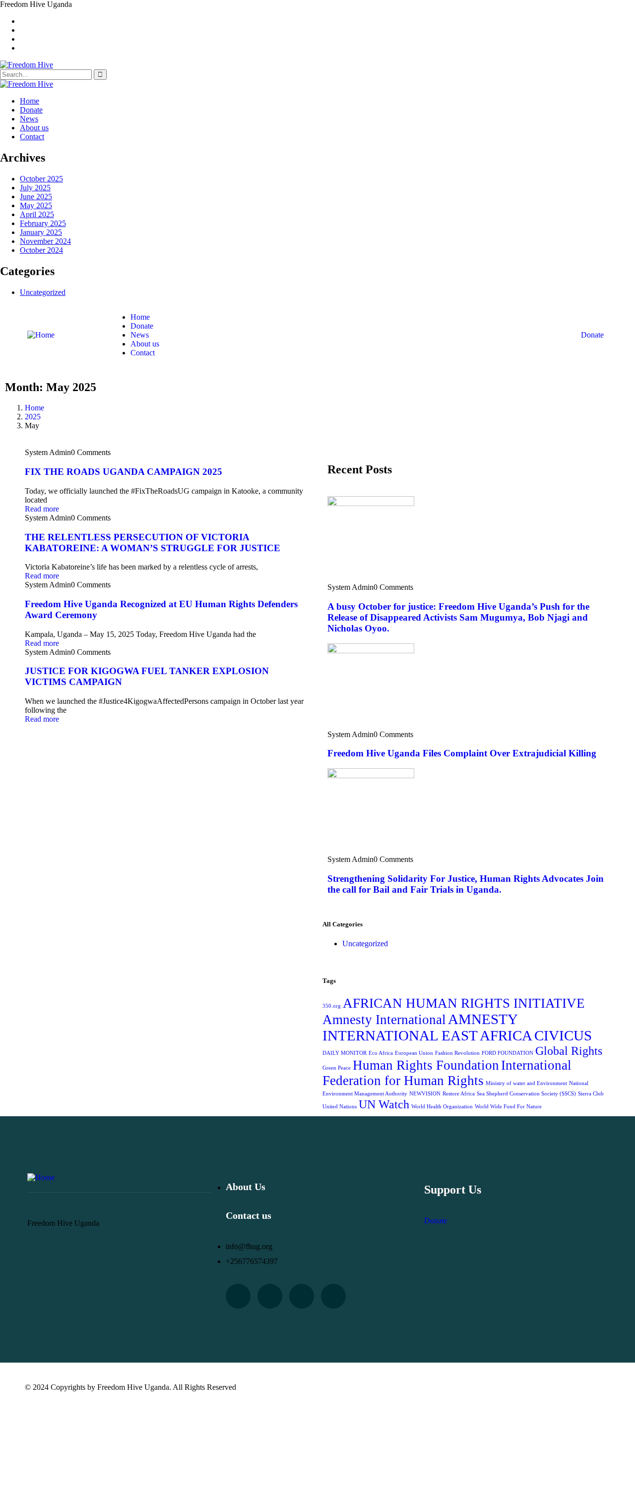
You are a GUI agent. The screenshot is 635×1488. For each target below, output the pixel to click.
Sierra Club (591, 1093)
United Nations (339, 1106)
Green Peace (336, 1068)
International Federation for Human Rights (447, 1073)
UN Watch (384, 1104)
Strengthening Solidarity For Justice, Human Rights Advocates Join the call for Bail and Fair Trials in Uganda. (465, 884)
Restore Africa (459, 1093)
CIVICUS (563, 1035)
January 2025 (41, 232)
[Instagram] (333, 1296)
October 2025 (41, 178)
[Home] (41, 335)
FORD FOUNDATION (507, 1053)
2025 (33, 416)
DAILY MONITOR (344, 1053)
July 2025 (35, 187)
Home (34, 407)
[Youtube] (269, 1296)
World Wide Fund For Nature (508, 1106)
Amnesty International (384, 1019)
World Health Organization (442, 1106)
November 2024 (45, 241)
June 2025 (36, 196)
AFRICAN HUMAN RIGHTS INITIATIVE (464, 1003)
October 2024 (41, 250)
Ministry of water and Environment (526, 1083)
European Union (414, 1053)
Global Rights (568, 1050)
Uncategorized (42, 292)
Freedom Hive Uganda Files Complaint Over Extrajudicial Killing (461, 753)
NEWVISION (425, 1093)
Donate (592, 335)
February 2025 (43, 223)
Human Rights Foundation (426, 1065)
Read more (42, 509)
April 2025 (37, 214)
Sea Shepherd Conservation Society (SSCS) (526, 1093)
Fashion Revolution (457, 1053)
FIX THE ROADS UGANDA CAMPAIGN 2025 (123, 471)
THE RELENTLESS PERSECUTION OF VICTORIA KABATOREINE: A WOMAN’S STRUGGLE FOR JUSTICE (152, 542)
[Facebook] (301, 1296)
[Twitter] (238, 1296)
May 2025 (36, 205)
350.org (331, 1006)
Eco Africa (381, 1053)
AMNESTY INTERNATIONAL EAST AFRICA (427, 1027)
